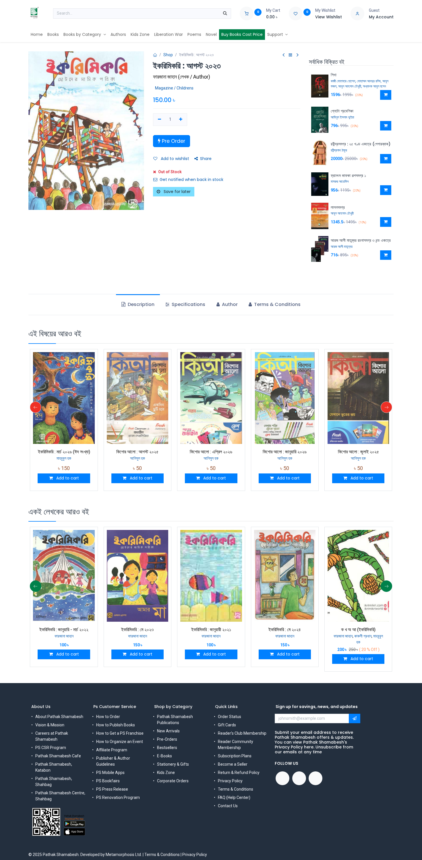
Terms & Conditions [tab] (277, 304)
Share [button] (206, 158)
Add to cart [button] (67, 478)
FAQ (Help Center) (234, 797)
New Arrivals (168, 731)
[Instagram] (315, 778)
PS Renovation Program (118, 797)
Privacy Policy (230, 781)
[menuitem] (36, 34)
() (181, 77)
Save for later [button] (176, 191)
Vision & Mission (49, 725)
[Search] (225, 13)
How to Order (108, 716)
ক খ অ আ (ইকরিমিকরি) (358, 629)
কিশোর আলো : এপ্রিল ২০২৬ (211, 452)
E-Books (164, 756)
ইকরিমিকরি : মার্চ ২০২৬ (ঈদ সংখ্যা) (64, 452)
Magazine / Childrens (174, 88)
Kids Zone (166, 772)
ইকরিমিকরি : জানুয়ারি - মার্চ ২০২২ (63, 629)
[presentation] (35, 407)
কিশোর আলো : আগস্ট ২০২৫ (137, 452)
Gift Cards (227, 725)
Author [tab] (229, 304)
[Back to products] (290, 55)
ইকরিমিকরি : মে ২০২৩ (137, 629)
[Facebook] (282, 778)
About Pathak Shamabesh (59, 716)
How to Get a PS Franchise (120, 733)
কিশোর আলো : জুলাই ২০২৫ (358, 452)
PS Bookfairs (108, 781)
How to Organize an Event (119, 741)
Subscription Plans (234, 756)
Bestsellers (167, 747)
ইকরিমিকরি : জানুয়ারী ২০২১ (211, 629)
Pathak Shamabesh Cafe (58, 756)
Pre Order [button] (172, 141)
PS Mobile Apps (110, 772)
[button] (385, 95)
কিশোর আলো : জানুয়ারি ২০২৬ (285, 452)
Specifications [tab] (188, 304)
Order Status (229, 716)
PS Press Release (112, 789)
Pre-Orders (167, 739)
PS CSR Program (50, 747)
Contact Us (228, 806)
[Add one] (181, 119)
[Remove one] (159, 119)
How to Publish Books (115, 725)
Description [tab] (140, 304)
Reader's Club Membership (242, 733)
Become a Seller (232, 764)
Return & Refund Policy (239, 772)
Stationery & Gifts (173, 764)
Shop (168, 54)
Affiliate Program (111, 750)
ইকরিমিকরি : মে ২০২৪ (284, 629)
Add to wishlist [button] (174, 158)
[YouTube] (299, 778)
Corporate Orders (173, 781)
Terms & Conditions (235, 789)
